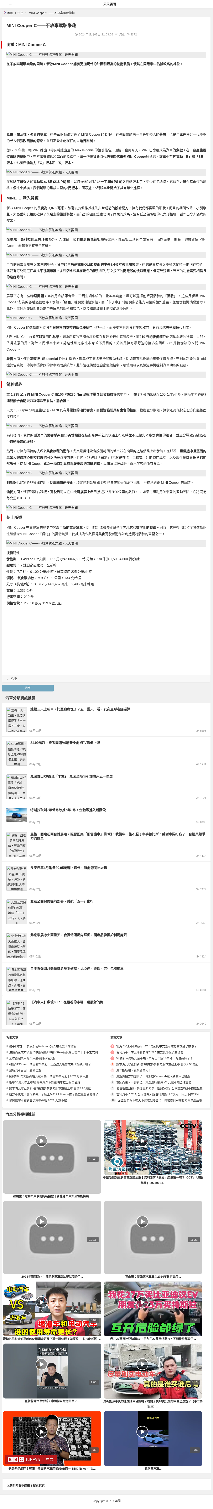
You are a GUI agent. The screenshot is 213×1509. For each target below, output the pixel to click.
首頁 (10, 13)
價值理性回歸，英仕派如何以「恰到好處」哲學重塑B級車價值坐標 (159, 1088)
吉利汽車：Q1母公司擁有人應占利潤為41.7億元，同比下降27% (157, 1094)
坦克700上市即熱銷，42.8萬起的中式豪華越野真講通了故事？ (156, 1046)
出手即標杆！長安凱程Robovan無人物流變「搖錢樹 (42, 1046)
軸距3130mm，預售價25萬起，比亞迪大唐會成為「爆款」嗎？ (50, 1064)
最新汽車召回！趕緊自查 (25, 1070)
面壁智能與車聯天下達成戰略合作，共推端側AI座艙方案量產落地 (160, 1100)
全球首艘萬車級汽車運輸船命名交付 (32, 1058)
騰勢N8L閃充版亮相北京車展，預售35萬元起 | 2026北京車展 (48, 1076)
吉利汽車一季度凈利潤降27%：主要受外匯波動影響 (149, 1052)
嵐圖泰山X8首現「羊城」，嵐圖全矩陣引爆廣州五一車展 (71, 776)
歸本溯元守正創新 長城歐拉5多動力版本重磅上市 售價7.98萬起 (50, 1088)
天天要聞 (109, 4)
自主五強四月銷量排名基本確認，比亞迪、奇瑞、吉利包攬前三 (77, 968)
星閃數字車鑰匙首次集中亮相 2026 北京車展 (38, 1100)
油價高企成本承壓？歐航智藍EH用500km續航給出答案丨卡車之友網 (53, 1052)
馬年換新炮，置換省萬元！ (133, 1070)
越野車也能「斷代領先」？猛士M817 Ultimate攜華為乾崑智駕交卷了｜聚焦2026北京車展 (67, 1094)
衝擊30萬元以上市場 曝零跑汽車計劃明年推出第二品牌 (44, 1082)
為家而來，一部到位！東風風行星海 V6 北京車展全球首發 (153, 1082)
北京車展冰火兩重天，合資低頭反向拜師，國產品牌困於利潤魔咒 (78, 935)
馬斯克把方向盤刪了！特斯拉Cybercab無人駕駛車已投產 (153, 1076)
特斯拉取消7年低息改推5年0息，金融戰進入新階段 (68, 810)
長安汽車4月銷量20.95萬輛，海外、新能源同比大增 (68, 868)
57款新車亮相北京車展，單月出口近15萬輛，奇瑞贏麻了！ (154, 1058)
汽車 (20, 13)
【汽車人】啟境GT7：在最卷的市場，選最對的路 (66, 1002)
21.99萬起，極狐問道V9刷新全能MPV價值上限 (65, 743)
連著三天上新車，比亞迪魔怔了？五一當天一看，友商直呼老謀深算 (80, 709)
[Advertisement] (106, 99)
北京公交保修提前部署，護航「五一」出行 (62, 901)
